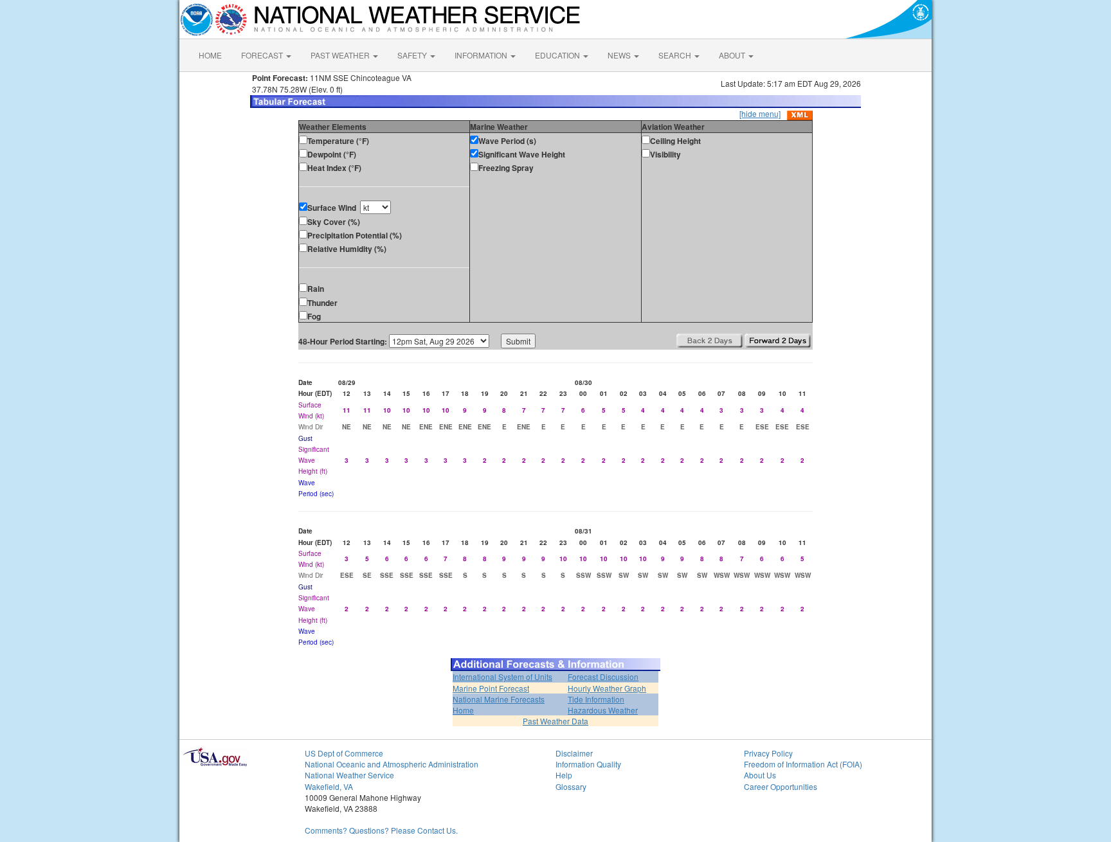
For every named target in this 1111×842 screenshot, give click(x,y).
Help (564, 774)
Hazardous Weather (603, 709)
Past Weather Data (555, 720)
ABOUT (733, 54)
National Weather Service (349, 774)
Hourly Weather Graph (607, 688)
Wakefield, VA (329, 786)
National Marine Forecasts (499, 699)
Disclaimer (574, 753)
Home (463, 709)
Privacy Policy (768, 753)
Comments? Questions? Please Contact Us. (381, 830)
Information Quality (588, 763)
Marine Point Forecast (491, 688)
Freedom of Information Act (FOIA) (803, 763)
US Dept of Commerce (344, 753)
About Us (760, 774)
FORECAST (263, 54)
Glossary (571, 786)
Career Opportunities (780, 786)
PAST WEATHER (341, 54)
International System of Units (502, 676)
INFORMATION (482, 54)
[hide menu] (760, 113)
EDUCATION (558, 54)
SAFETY (413, 54)
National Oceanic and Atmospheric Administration (391, 763)
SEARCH (675, 54)
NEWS (620, 54)
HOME (210, 54)
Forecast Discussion (603, 676)
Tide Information (596, 699)
